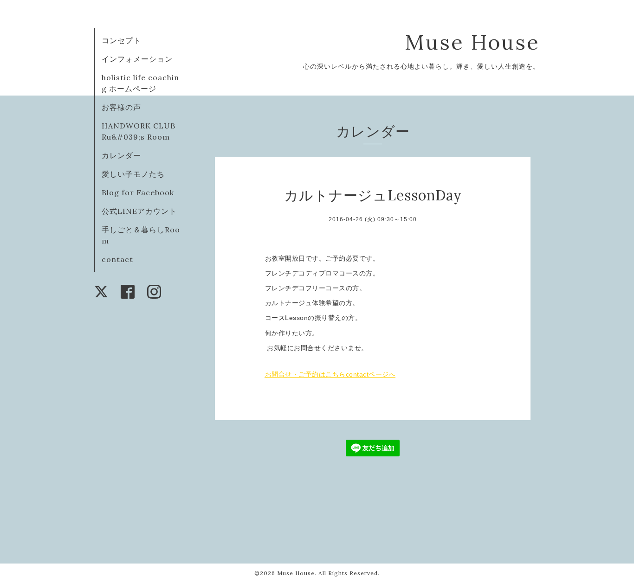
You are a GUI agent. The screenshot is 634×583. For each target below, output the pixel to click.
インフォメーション (137, 59)
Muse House (487, 42)
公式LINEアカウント (139, 211)
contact (117, 259)
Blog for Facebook (138, 192)
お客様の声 (121, 107)
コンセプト (121, 40)
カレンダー (121, 155)
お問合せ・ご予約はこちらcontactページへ (330, 374)
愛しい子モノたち (133, 174)
